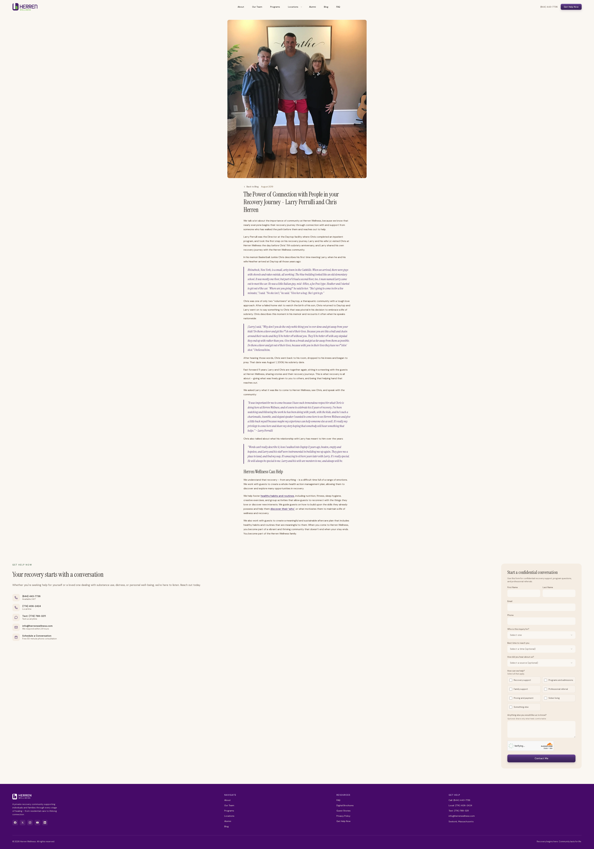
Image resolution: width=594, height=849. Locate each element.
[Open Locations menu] (301, 7)
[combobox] (541, 635)
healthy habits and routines (277, 495)
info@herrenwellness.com (37, 626)
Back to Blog (253, 187)
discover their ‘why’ (282, 508)
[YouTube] (37, 822)
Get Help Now (571, 6)
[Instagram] (30, 822)
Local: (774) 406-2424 (460, 805)
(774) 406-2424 (31, 606)
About (241, 6)
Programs (275, 6)
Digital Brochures (345, 805)
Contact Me (541, 758)
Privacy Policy (343, 816)
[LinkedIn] (45, 822)
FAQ (338, 6)
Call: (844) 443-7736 (459, 800)
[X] (22, 822)
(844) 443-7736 (549, 6)
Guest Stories (343, 810)
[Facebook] (15, 822)
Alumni (312, 6)
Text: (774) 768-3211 (34, 616)
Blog (326, 6)
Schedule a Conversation (36, 635)
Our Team (257, 6)
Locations (293, 6)
